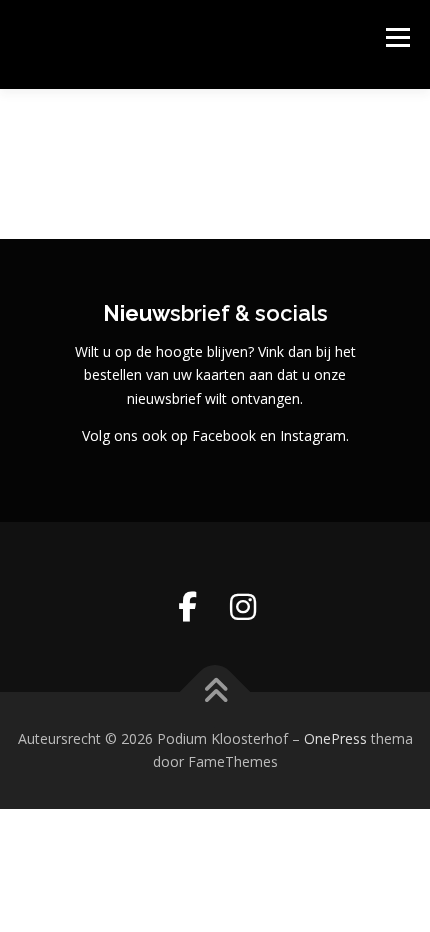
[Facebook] (187, 607)
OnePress (335, 738)
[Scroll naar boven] (215, 691)
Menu (396, 37)
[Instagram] (243, 607)
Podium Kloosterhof (157, 34)
